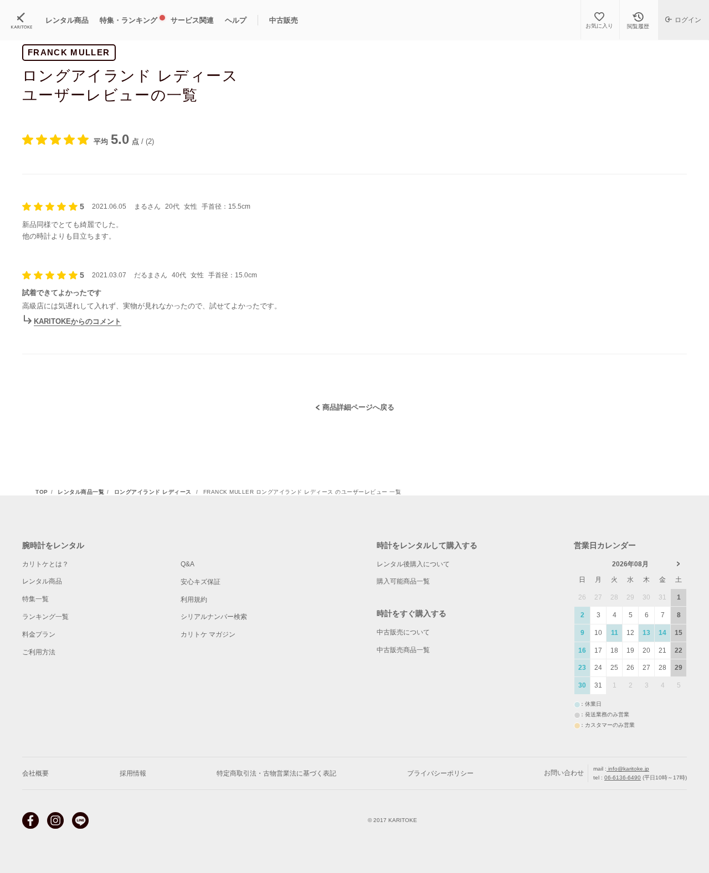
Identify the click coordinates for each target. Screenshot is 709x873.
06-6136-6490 (622, 777)
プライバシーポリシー (440, 773)
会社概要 (35, 773)
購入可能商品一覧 (403, 581)
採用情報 (133, 773)
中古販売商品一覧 (403, 650)
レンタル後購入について (413, 564)
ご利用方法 (38, 652)
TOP (41, 492)
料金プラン (38, 634)
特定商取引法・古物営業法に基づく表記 (276, 773)
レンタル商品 (42, 581)
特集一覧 (35, 599)
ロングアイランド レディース (154, 492)
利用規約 (194, 599)
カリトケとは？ (45, 564)
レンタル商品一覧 (81, 492)
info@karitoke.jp (628, 769)
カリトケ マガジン (208, 634)
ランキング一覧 (45, 617)
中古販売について (403, 632)
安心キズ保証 (200, 582)
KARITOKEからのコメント (77, 321)
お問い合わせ (564, 773)
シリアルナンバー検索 (214, 617)
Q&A (187, 564)
